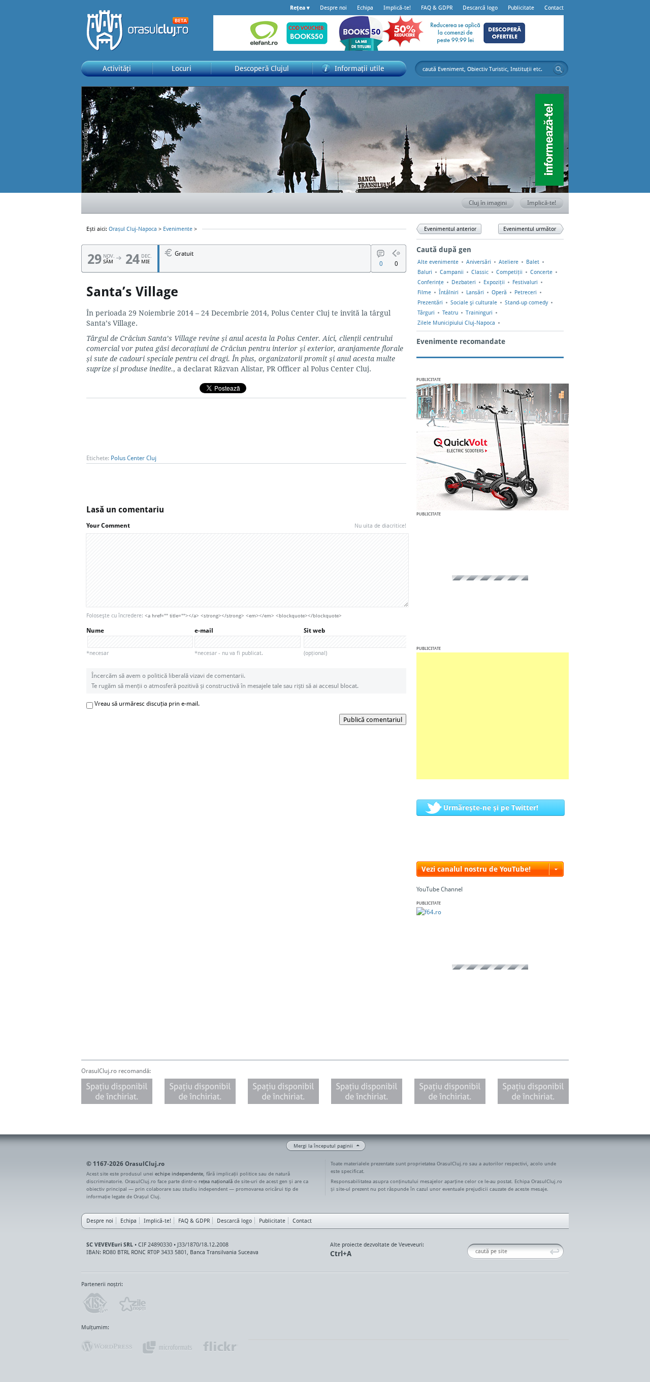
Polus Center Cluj (133, 458)
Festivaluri (525, 282)
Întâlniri (449, 292)
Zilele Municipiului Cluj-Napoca (456, 322)
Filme (424, 292)
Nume (97, 642)
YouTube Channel (439, 889)
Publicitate (521, 7)
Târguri (426, 312)
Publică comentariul (372, 719)
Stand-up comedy (526, 302)
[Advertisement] (492, 715)
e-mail (228, 642)
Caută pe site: (471, 1251)
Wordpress (106, 1346)
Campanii (452, 271)
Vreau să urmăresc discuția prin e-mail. (147, 703)
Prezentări (430, 302)
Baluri (424, 271)
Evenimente (177, 228)
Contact (554, 7)
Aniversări (478, 261)
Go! (558, 69)
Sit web (315, 642)
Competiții (509, 271)
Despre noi (333, 7)
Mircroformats (167, 1346)
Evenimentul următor (529, 228)
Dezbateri (463, 282)
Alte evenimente (438, 261)
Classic (480, 271)
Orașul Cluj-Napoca (142, 30)
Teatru (450, 312)
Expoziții (494, 282)
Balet (532, 261)
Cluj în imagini (488, 202)
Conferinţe (430, 282)
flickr (220, 1346)
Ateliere (508, 261)
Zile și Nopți (132, 1303)
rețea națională (216, 1181)
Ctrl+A (340, 1253)
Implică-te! (397, 7)
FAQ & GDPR (436, 7)
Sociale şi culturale (473, 302)
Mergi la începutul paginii (323, 1146)
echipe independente (179, 1173)
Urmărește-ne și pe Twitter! (490, 807)
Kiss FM (94, 1303)
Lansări (475, 292)
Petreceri (525, 292)
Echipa (365, 7)
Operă (499, 292)
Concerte (541, 271)
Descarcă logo (480, 7)
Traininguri (479, 312)
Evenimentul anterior (450, 228)
